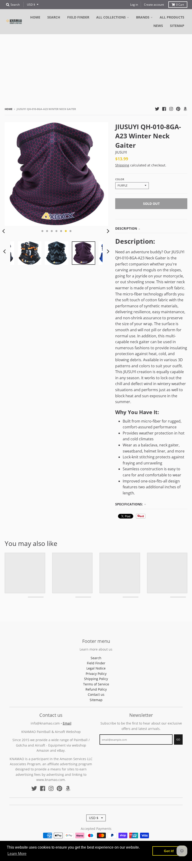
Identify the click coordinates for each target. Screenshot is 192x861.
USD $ (31, 5)
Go (178, 739)
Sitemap (96, 700)
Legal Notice (96, 668)
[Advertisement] (96, 69)
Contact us (96, 694)
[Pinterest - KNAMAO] (178, 109)
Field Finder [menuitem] (78, 17)
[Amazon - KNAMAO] (185, 109)
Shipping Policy (96, 679)
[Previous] (5, 251)
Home (8, 109)
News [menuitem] (158, 25)
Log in (134, 5)
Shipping (122, 165)
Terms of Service (96, 684)
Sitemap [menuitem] (177, 25)
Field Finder (96, 663)
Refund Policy (96, 689)
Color (119, 179)
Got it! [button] (169, 851)
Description (126, 228)
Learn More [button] (16, 854)
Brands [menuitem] (142, 17)
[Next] (108, 231)
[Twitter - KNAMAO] (157, 109)
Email (67, 723)
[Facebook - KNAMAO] (164, 109)
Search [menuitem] (53, 17)
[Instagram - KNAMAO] (171, 109)
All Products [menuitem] (172, 17)
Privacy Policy (96, 673)
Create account (154, 5)
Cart (180, 5)
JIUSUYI (121, 152)
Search (96, 658)
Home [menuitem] (35, 17)
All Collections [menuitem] (111, 17)
